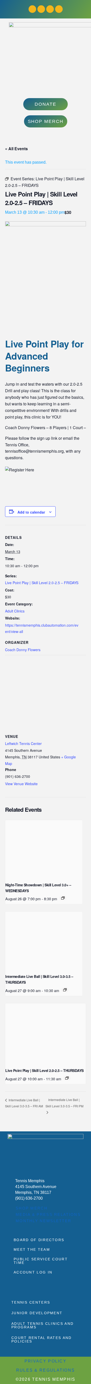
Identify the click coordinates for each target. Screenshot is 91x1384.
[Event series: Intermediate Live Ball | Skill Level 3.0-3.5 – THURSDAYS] (65, 989)
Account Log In (33, 1272)
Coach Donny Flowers (22, 649)
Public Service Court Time (41, 1261)
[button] (46, 88)
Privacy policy (45, 1361)
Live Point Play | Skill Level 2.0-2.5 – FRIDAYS (41, 582)
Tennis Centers (30, 1302)
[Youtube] (50, 9)
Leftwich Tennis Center (23, 743)
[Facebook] (32, 9)
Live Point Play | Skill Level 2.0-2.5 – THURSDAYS (44, 1070)
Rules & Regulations (45, 1370)
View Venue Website (21, 783)
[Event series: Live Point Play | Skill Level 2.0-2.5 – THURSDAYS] (67, 1078)
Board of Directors (39, 1240)
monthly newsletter (43, 1221)
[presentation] (43, 849)
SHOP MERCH (32, 1208)
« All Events (16, 148)
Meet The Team (32, 1249)
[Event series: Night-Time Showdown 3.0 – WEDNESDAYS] (63, 897)
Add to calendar (31, 512)
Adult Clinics (15, 610)
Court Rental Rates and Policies (41, 1339)
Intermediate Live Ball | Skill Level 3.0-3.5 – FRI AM (24, 1103)
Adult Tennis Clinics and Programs (42, 1325)
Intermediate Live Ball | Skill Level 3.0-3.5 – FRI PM (64, 1102)
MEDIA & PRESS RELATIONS (48, 1214)
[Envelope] (59, 9)
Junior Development (36, 1313)
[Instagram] (41, 9)
